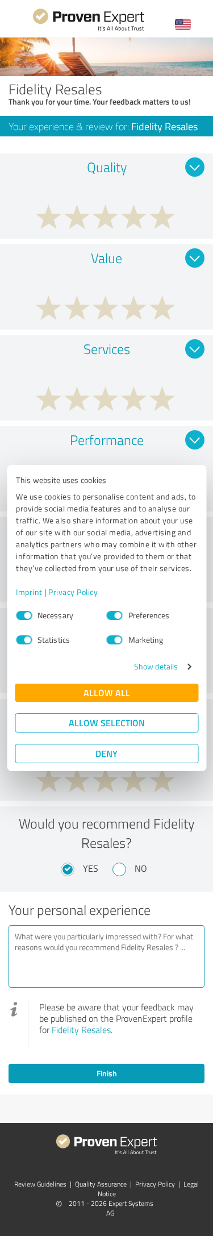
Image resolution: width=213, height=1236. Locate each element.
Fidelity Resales (81, 1029)
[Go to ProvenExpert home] (88, 29)
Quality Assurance (101, 1184)
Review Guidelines (40, 1184)
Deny (106, 753)
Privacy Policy (73, 591)
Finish (107, 1073)
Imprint (29, 591)
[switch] (115, 615)
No (141, 868)
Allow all (106, 692)
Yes (90, 868)
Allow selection (107, 722)
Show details (156, 666)
